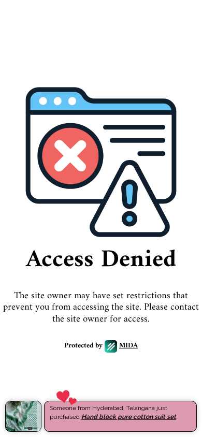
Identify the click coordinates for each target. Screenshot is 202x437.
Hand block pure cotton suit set (128, 416)
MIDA (128, 346)
